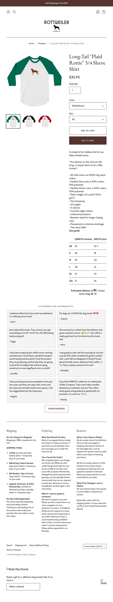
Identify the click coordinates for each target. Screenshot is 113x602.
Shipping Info (21, 545)
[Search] (14, 12)
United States (93, 546)
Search (9, 545)
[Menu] (8, 12)
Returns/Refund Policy (39, 545)
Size (71, 113)
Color (72, 100)
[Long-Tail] (13, 121)
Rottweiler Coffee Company (24, 554)
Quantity (73, 83)
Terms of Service (13, 549)
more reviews (56, 408)
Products (42, 43)
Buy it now (88, 140)
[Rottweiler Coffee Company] (56, 26)
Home (31, 43)
